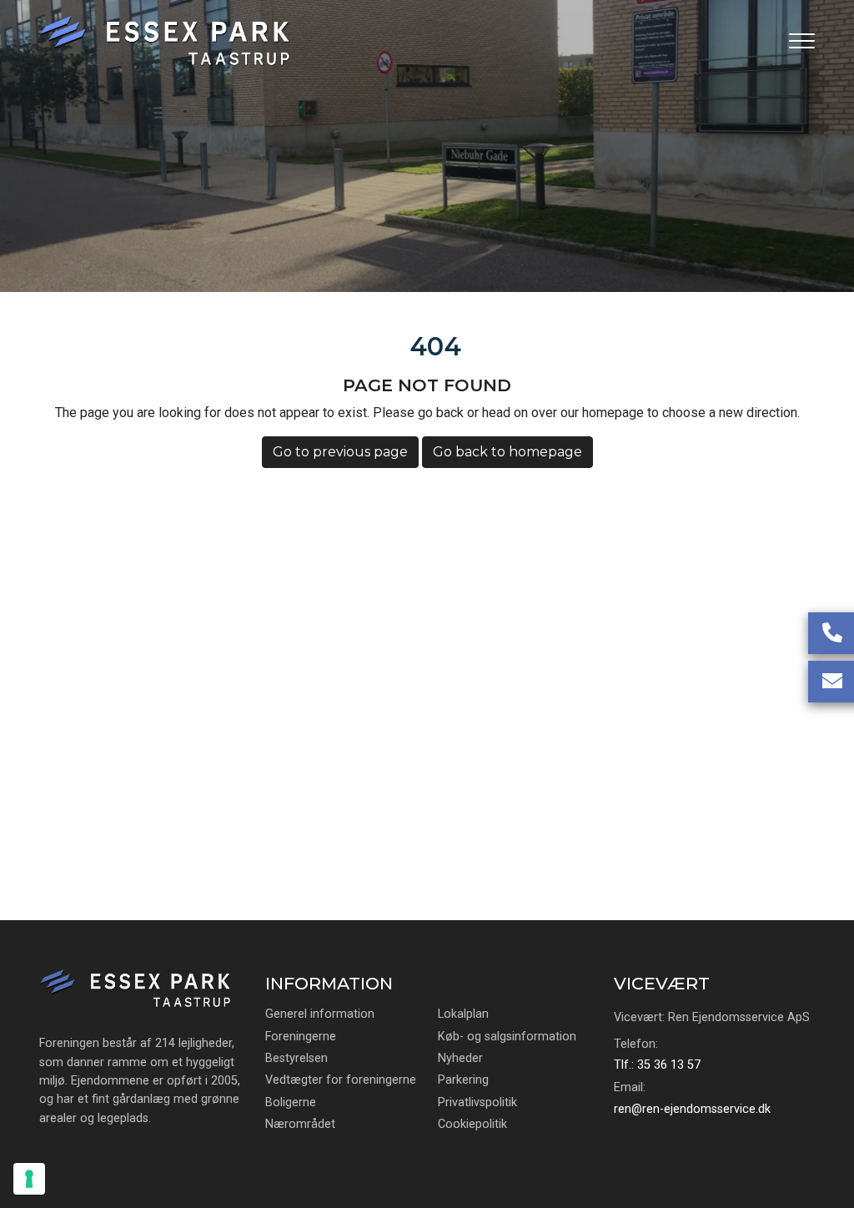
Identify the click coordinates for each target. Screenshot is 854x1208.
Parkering (463, 1080)
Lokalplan (463, 1014)
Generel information (319, 1014)
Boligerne (290, 1103)
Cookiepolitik (472, 1124)
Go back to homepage (507, 452)
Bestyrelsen (296, 1059)
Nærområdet (300, 1124)
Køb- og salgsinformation (507, 1037)
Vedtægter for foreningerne (340, 1080)
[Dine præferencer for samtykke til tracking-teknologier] (29, 1179)
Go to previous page (340, 452)
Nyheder (460, 1059)
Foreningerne (300, 1037)
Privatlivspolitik (477, 1103)
